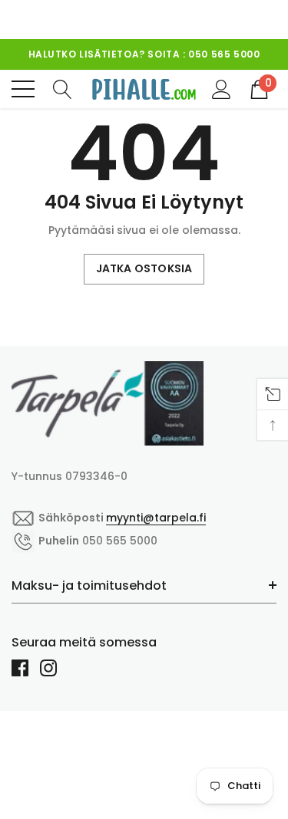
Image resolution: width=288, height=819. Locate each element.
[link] (108, 403)
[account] (221, 88)
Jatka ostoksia (144, 268)
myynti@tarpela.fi (156, 517)
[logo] (144, 89)
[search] (62, 88)
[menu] (23, 88)
